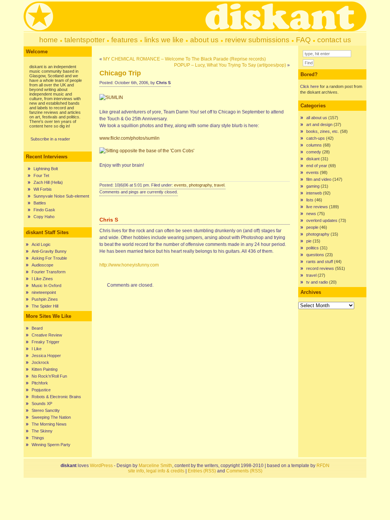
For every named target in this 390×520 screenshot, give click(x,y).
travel (219, 185)
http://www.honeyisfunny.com (129, 265)
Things (38, 437)
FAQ (303, 40)
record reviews (320, 268)
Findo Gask (44, 209)
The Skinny (42, 431)
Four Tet (41, 175)
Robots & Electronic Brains (56, 396)
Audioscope (42, 265)
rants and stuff (319, 261)
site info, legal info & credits (156, 471)
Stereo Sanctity (46, 410)
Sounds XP (42, 403)
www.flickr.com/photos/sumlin (129, 138)
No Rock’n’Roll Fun (49, 376)
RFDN (322, 465)
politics (312, 248)
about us (204, 40)
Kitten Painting (45, 369)
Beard (37, 328)
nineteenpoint (44, 292)
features (124, 40)
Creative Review (47, 335)
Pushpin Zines (45, 299)
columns (314, 145)
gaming (313, 186)
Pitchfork (40, 383)
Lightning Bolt (46, 168)
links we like (164, 40)
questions (315, 254)
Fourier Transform (49, 272)
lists (309, 200)
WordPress (101, 465)
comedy (313, 152)
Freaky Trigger (45, 342)
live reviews (317, 206)
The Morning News (49, 424)
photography (200, 185)
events (180, 185)
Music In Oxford (46, 285)
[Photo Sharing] (112, 97)
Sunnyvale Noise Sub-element (61, 196)
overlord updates (321, 220)
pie (309, 241)
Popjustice (41, 390)
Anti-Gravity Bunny (49, 251)
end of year (316, 165)
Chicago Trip (120, 73)
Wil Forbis (43, 189)
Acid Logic (41, 244)
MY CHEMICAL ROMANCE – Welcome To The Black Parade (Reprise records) (184, 59)
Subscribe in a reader (50, 139)
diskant (313, 158)
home (48, 40)
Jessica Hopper (46, 355)
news (311, 213)
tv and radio (317, 282)
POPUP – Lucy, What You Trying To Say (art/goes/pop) (230, 65)
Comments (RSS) (244, 471)
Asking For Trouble (49, 258)
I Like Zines (42, 278)
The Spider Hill (45, 306)
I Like (37, 348)
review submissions (257, 40)
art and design (319, 124)
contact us (334, 40)
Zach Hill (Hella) (48, 182)
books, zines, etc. (322, 131)
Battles (40, 203)
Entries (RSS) (202, 471)
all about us (316, 117)
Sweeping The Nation (51, 417)
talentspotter (84, 40)
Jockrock (40, 362)
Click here (309, 86)
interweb (314, 193)
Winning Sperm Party (51, 444)
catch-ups (315, 138)
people (312, 227)
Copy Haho (44, 216)
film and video (318, 179)
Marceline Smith (155, 465)
